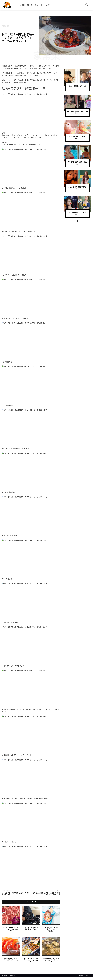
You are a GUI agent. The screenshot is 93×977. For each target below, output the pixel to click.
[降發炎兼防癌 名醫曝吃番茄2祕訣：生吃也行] (11, 946)
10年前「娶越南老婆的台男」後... (77, 87)
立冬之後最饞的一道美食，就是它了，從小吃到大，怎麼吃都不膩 (46, 894)
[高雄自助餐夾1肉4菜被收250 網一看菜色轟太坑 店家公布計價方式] (31, 946)
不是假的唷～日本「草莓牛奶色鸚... (77, 138)
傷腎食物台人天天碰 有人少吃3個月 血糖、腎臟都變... (51, 929)
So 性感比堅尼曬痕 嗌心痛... (77, 163)
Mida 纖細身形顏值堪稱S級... (77, 188)
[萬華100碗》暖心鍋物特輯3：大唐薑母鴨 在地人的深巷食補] (51, 946)
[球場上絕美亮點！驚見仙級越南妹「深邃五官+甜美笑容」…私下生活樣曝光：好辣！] (77, 204)
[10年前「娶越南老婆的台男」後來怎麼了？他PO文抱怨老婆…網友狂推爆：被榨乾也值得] (77, 77)
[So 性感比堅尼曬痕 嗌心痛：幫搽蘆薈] (77, 153)
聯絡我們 (81, 975)
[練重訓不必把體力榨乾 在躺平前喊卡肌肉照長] (31, 915)
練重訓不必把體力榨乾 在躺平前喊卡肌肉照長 (31, 928)
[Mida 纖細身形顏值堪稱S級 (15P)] (77, 178)
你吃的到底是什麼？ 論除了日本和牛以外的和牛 (10, 929)
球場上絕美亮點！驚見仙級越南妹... (77, 213)
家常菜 (5, 26)
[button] (86, 4)
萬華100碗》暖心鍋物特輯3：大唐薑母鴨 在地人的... (51, 960)
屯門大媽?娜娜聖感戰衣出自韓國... (77, 112)
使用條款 (87, 975)
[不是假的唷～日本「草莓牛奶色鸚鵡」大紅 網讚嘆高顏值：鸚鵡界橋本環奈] (77, 128)
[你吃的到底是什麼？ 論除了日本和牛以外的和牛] (11, 915)
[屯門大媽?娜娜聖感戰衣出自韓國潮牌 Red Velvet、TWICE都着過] (77, 103)
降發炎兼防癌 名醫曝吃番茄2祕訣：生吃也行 (10, 959)
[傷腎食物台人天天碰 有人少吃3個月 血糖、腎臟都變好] (51, 915)
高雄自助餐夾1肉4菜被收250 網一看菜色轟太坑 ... (31, 960)
